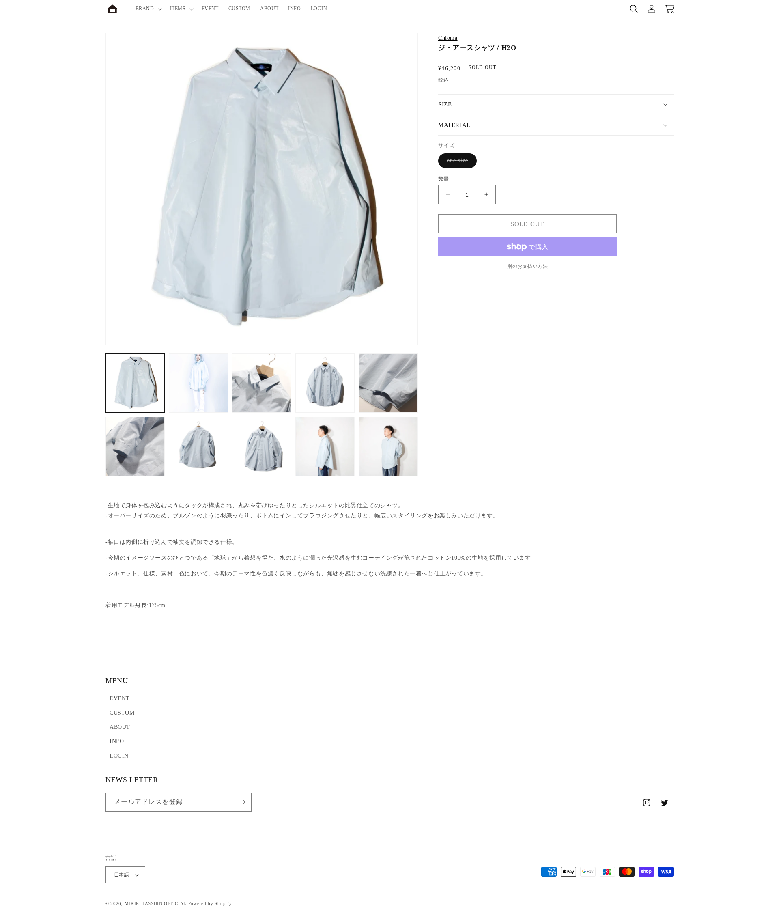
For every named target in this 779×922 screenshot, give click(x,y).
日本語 (121, 875)
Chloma (448, 38)
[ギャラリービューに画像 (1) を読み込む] (135, 383)
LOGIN (119, 756)
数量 (443, 178)
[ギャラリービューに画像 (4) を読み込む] (325, 383)
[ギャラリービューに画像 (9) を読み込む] (325, 446)
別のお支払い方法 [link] (527, 266)
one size (460, 162)
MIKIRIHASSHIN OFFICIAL (156, 903)
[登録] (242, 802)
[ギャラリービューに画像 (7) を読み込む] (198, 446)
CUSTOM (122, 713)
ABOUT (120, 727)
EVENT (120, 699)
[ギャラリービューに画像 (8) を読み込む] (261, 446)
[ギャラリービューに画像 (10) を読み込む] (388, 446)
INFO (117, 741)
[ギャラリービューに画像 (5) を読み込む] (388, 383)
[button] (148, 9)
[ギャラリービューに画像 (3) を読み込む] (261, 383)
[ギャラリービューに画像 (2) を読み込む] (198, 383)
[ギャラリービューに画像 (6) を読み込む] (135, 446)
